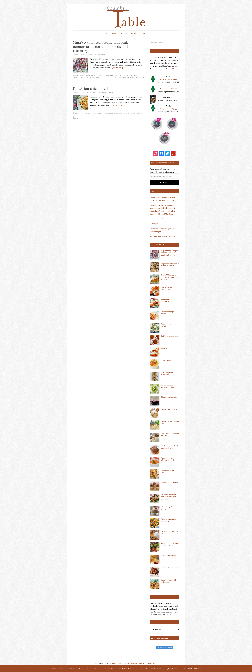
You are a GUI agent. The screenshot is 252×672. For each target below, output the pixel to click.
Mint (88, 115)
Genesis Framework (134, 663)
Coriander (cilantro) (83, 75)
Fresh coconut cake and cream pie (170, 434)
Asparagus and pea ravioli (168, 325)
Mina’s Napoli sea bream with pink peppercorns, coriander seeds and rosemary (100, 46)
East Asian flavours (83, 117)
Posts (128, 75)
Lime (84, 115)
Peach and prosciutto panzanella (169, 520)
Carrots (89, 113)
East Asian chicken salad (92, 88)
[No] (250, 669)
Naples (141, 77)
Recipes (134, 75)
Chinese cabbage (112, 113)
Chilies (102, 113)
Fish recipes (121, 77)
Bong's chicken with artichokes (168, 581)
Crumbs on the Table (126, 17)
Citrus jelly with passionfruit (167, 288)
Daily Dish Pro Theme (117, 663)
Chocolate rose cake (169, 397)
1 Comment (101, 54)
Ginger (138, 113)
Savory (83, 77)
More (174, 69)
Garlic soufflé (166, 360)
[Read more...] (117, 68)
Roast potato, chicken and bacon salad (169, 544)
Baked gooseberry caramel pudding (168, 386)
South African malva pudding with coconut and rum (169, 277)
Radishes (105, 115)
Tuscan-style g (166, 263)
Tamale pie (154, 224)
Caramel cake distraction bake (161, 219)
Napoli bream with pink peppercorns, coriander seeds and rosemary (170, 253)
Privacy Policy (194, 669)
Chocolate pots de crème (168, 508)
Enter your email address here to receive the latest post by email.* (162, 170)
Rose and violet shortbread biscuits (163, 236)
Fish (93, 75)
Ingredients (100, 75)
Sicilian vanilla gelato (169, 409)
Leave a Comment (107, 92)
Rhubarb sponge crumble (167, 313)
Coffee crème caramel (169, 336)
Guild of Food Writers (168, 79)
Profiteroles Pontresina (170, 568)
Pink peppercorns (112, 75)
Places (122, 75)
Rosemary (76, 77)
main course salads (117, 117)
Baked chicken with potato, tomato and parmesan (168, 496)
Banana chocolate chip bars (169, 532)
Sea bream (91, 77)
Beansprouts (80, 113)
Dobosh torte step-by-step (169, 483)
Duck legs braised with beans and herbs (169, 447)
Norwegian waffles (168, 555)
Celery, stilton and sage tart (170, 422)
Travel (98, 77)
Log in (155, 663)
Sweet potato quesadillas (166, 300)
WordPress (147, 663)
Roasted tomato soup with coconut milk (169, 459)
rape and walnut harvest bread (170, 264)
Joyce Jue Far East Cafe (100, 117)
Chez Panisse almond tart (169, 471)
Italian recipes (132, 77)
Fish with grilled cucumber (167, 374)
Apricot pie (165, 348)
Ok (184, 669)
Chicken (96, 113)
